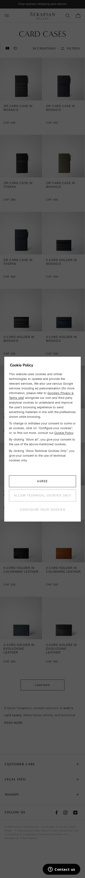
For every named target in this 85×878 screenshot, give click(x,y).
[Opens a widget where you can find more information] (61, 870)
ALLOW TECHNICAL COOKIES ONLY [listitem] (42, 495)
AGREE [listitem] (42, 481)
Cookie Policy (63, 433)
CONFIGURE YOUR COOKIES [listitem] (42, 510)
